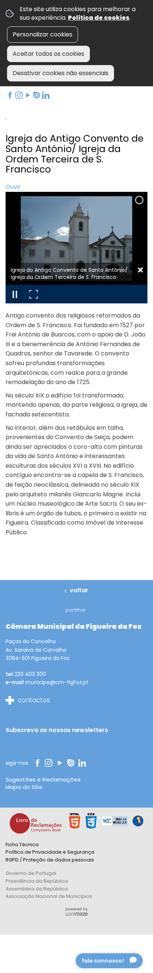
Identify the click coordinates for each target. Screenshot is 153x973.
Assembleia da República (37, 888)
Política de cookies (98, 17)
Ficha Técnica (22, 844)
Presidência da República (37, 881)
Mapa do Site (24, 787)
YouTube (27, 95)
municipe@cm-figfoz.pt (56, 682)
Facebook (9, 95)
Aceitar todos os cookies (48, 53)
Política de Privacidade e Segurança (50, 852)
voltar (79, 590)
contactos (34, 700)
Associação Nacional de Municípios (49, 896)
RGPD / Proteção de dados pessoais (50, 859)
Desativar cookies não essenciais (60, 73)
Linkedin (45, 95)
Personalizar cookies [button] (42, 34)
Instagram (18, 95)
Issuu (36, 95)
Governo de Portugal (31, 873)
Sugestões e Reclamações (43, 779)
